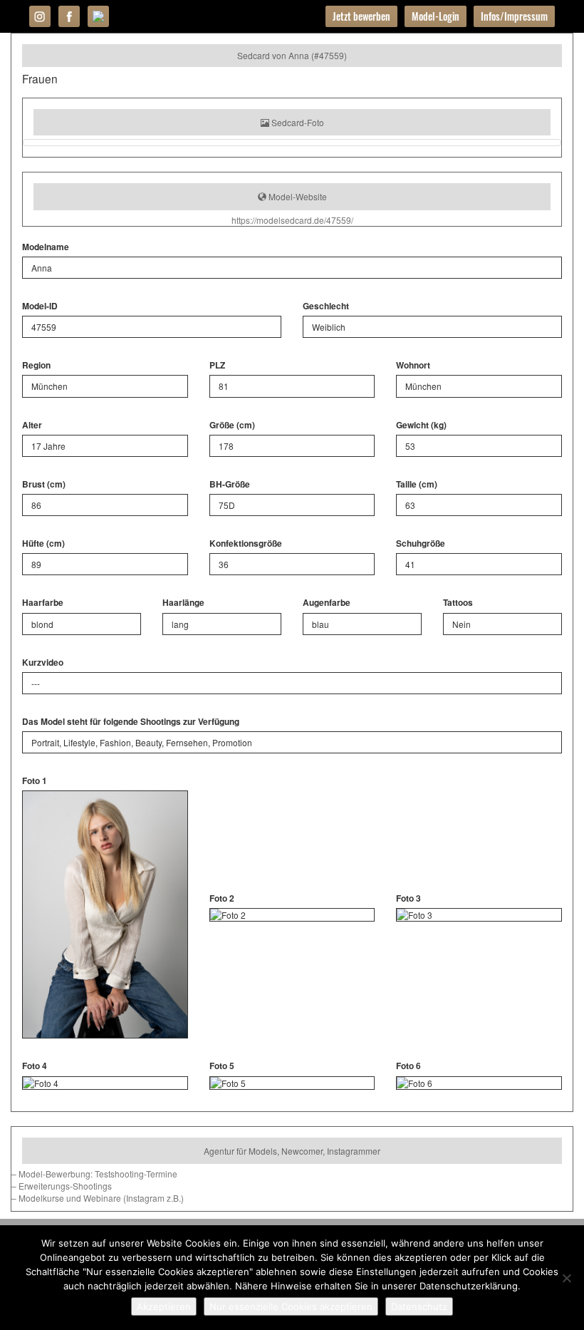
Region (36, 365)
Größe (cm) (232, 425)
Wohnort (413, 365)
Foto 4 (34, 1066)
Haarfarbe (42, 603)
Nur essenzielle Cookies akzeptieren (290, 1306)
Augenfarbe (326, 603)
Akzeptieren (164, 1306)
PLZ (217, 365)
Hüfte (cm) (43, 543)
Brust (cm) (44, 484)
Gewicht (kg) (421, 425)
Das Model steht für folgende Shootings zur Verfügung (130, 722)
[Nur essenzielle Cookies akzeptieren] (566, 1278)
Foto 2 (221, 898)
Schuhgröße (420, 543)
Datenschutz (419, 1306)
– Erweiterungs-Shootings (61, 1186)
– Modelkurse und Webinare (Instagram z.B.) (97, 1198)
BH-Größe (229, 484)
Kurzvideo (42, 662)
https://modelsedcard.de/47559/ (292, 220)
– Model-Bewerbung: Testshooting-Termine (94, 1173)
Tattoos (458, 603)
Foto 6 (408, 1066)
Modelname (45, 247)
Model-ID (40, 306)
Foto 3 (408, 898)
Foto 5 (221, 1066)
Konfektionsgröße (245, 543)
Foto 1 (34, 781)
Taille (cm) (416, 484)
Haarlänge (183, 603)
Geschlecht (326, 306)
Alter (32, 425)
